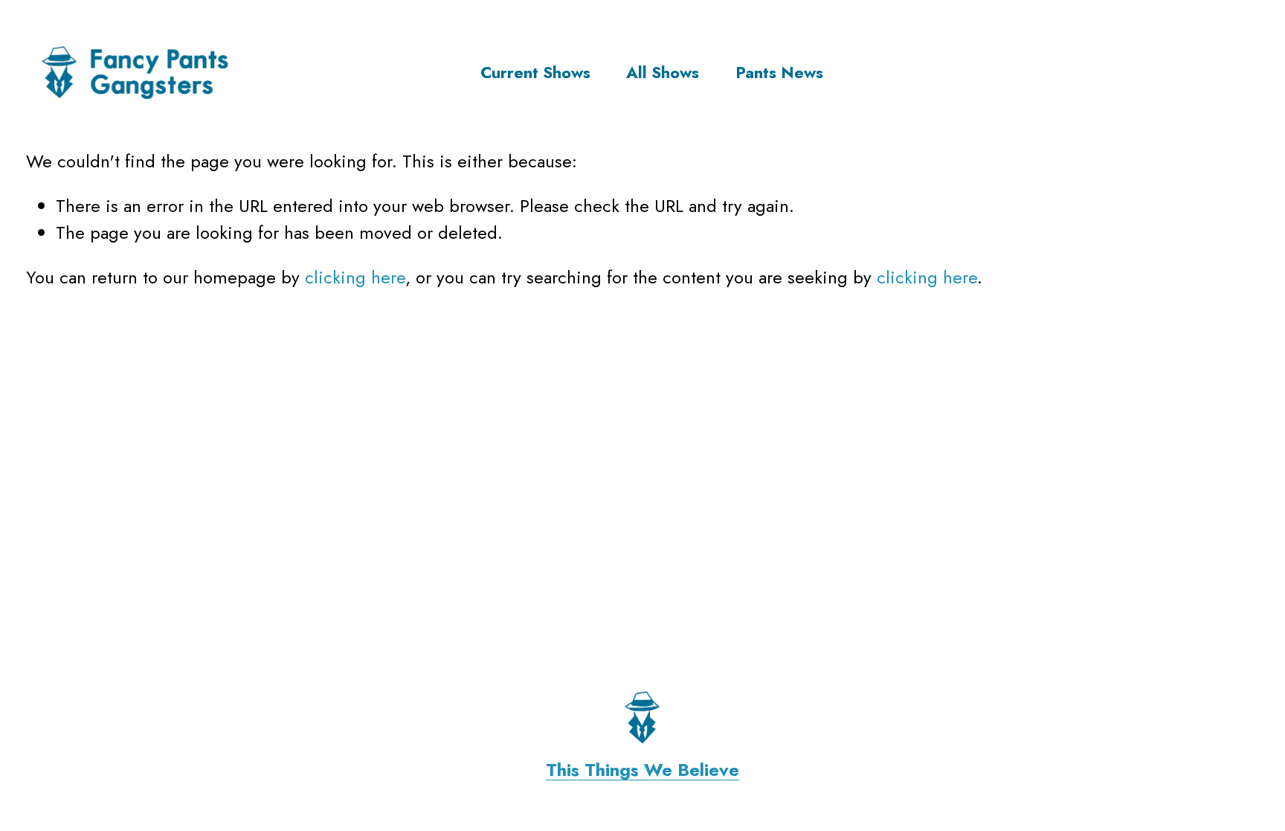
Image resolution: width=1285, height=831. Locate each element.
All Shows (662, 72)
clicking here (355, 277)
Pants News (779, 72)
